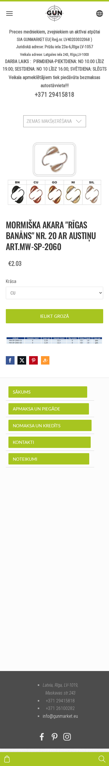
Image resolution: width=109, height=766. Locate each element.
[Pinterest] (54, 737)
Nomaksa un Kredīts (50, 425)
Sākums (48, 392)
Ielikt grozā (54, 316)
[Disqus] (54, 578)
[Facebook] (42, 737)
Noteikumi (49, 459)
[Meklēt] (102, 759)
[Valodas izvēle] (100, 13)
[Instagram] (67, 737)
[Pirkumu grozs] (7, 759)
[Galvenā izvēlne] (9, 13)
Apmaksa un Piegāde (49, 409)
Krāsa (11, 281)
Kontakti (49, 442)
